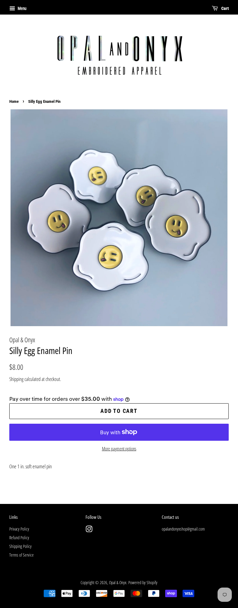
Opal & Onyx (117, 582)
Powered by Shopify (142, 582)
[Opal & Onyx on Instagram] (89, 530)
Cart (224, 8)
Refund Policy (19, 537)
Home (14, 101)
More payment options (119, 448)
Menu (21, 8)
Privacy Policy (19, 529)
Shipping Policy (20, 546)
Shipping (16, 379)
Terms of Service (21, 555)
